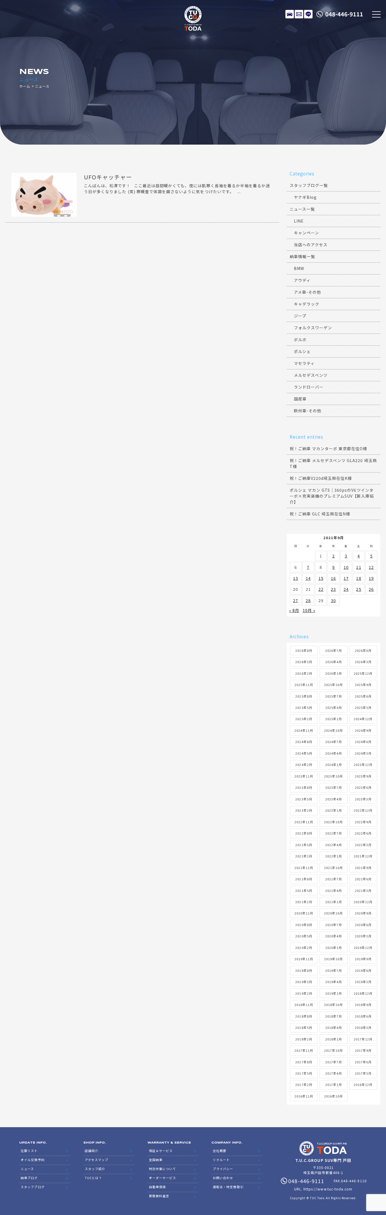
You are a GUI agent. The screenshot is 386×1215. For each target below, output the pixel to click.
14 (308, 578)
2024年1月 (333, 764)
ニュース (27, 1168)
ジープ (300, 316)
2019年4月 (333, 981)
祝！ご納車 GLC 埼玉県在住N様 (320, 514)
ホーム (24, 86)
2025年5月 (303, 707)
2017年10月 (333, 1050)
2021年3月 (363, 890)
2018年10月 (333, 1004)
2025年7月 (333, 696)
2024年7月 (333, 741)
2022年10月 (333, 822)
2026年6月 (363, 650)
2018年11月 (303, 1004)
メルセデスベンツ (311, 375)
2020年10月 (333, 913)
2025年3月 (363, 707)
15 (321, 578)
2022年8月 (303, 833)
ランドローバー (309, 387)
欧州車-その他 (307, 410)
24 (346, 589)
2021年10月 (333, 867)
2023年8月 (303, 787)
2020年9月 (363, 913)
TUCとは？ (93, 1177)
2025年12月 (363, 673)
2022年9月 (363, 822)
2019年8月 (303, 970)
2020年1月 (333, 947)
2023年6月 (363, 787)
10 (346, 567)
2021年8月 (303, 879)
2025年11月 (303, 684)
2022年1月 (333, 856)
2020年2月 (303, 947)
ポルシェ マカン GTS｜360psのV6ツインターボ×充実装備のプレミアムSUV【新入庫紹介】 (332, 496)
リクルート (221, 1159)
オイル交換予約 (32, 1159)
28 (308, 600)
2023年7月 (333, 787)
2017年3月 (363, 1073)
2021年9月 (363, 867)
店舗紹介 (91, 1150)
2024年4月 (333, 753)
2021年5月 (303, 890)
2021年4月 (333, 890)
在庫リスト (289, 14)
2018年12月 (363, 993)
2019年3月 (363, 981)
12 (371, 567)
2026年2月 (303, 673)
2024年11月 (303, 730)
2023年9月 (363, 776)
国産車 (300, 399)
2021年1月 (333, 902)
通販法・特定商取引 (228, 1186)
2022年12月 (363, 810)
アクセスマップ (96, 1159)
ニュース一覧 (302, 209)
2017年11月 (303, 1050)
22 (321, 589)
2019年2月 (303, 993)
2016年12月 (363, 1084)
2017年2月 (303, 1084)
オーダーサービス (162, 1177)
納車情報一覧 (302, 256)
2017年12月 (363, 1039)
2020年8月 (303, 924)
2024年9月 (363, 730)
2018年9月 (363, 1004)
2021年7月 (333, 879)
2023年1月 (333, 810)
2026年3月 (363, 661)
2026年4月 (333, 661)
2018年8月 (303, 1016)
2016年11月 (303, 1096)
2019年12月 (363, 947)
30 (333, 600)
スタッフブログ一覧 (309, 185)
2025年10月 (333, 684)
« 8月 (294, 610)
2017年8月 (303, 1062)
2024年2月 (303, 764)
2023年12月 (363, 764)
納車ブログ (29, 1177)
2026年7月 (333, 650)
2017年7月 (333, 1062)
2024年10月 (333, 730)
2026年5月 (303, 661)
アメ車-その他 (307, 292)
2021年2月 (303, 902)
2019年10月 (333, 959)
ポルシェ (302, 351)
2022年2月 (303, 856)
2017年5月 (303, 1073)
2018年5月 (303, 1027)
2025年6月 (363, 696)
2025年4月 (333, 707)
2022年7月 (333, 833)
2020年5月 (303, 936)
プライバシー (223, 1168)
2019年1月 (333, 993)
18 (358, 578)
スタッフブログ (32, 1186)
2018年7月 (333, 1016)
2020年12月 (363, 902)
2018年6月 (363, 1016)
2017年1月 (333, 1084)
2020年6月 (363, 924)
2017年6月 (363, 1062)
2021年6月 (363, 879)
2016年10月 (333, 1096)
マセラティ (304, 363)
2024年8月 (303, 741)
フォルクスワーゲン (313, 327)
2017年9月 (363, 1050)
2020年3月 (363, 936)
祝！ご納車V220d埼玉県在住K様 (321, 478)
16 (333, 578)
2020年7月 (333, 924)
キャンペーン (306, 233)
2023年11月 (303, 776)
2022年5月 (303, 844)
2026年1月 (333, 673)
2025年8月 (303, 696)
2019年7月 (333, 970)
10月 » (309, 610)
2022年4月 (333, 844)
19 (371, 578)
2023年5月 (303, 799)
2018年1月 (333, 1039)
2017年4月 (333, 1073)
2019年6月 (363, 970)
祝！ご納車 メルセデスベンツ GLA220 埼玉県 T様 (333, 463)
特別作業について (162, 1168)
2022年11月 (303, 822)
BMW (299, 268)
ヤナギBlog (305, 197)
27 (295, 600)
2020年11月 (303, 913)
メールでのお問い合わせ (299, 14)
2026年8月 (303, 650)
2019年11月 (303, 959)
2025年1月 (333, 719)
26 (371, 589)
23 (333, 589)
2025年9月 (363, 684)
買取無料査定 (159, 1196)
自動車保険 (157, 1186)
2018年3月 (363, 1027)
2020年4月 (333, 936)
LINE (308, 14)
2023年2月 (303, 810)
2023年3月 (363, 799)
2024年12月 (363, 719)
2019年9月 (363, 959)
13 (295, 578)
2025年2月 (303, 719)
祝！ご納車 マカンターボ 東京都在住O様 (328, 448)
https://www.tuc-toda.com (327, 1188)
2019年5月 (303, 981)
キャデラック (306, 304)
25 (358, 589)
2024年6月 (363, 741)
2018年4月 (333, 1027)
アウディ (302, 280)
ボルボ (300, 339)
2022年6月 (363, 833)
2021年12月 (363, 856)
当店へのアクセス (311, 244)
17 (346, 578)
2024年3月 (363, 753)
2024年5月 (303, 753)
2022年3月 (363, 844)
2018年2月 (303, 1039)
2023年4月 (333, 799)
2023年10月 (333, 776)
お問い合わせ (223, 1177)
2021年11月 (303, 867)
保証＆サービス (161, 1150)
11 (358, 567)
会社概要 (219, 1150)
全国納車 (155, 1159)
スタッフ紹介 (95, 1168)
